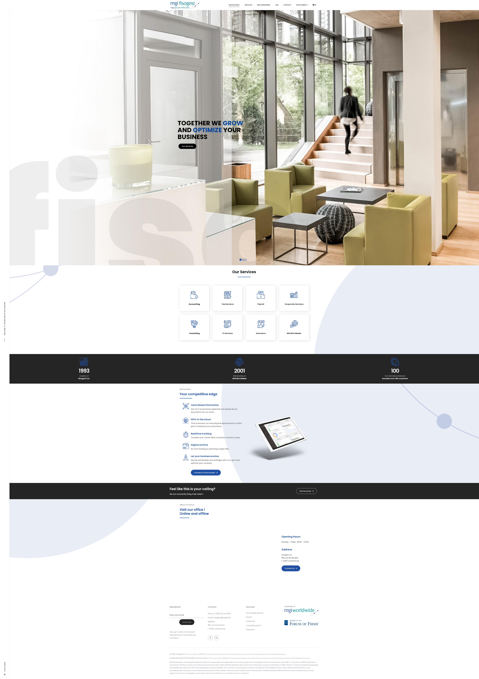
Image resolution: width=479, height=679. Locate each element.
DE (203, 654)
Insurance (261, 333)
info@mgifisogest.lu (222, 617)
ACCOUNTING (5, 307)
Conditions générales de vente (218, 654)
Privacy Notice (192, 654)
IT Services (227, 333)
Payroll (260, 304)
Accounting (194, 304)
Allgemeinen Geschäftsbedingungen (271, 654)
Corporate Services (294, 304)
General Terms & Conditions (243, 654)
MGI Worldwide (294, 333)
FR (200, 654)
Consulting (194, 333)
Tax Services (228, 304)
